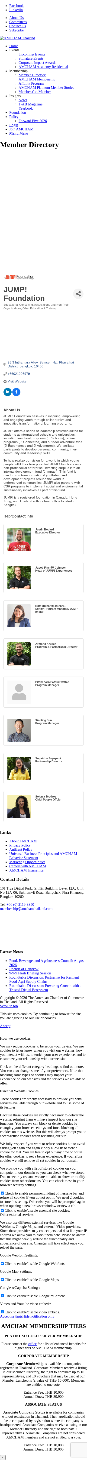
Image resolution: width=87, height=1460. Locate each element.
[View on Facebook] (16, 395)
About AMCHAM (23, 841)
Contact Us (17, 26)
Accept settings (11, 1316)
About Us (16, 18)
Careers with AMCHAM (27, 866)
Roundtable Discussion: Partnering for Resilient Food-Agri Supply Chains (44, 979)
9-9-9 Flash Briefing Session (30, 973)
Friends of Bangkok (24, 969)
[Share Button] (78, 294)
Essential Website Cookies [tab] (19, 1091)
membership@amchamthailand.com (26, 909)
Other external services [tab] (16, 1215)
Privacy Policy (20, 845)
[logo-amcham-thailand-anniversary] (17, 38)
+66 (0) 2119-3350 (20, 904)
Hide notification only (38, 1316)
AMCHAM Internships (26, 870)
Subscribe (16, 30)
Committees (18, 22)
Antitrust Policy (20, 849)
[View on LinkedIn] (7, 395)
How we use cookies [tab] (15, 1038)
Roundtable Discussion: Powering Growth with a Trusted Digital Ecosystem (45, 988)
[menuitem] (48, 18)
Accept (5, 1026)
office (32, 1344)
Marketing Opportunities (27, 862)
